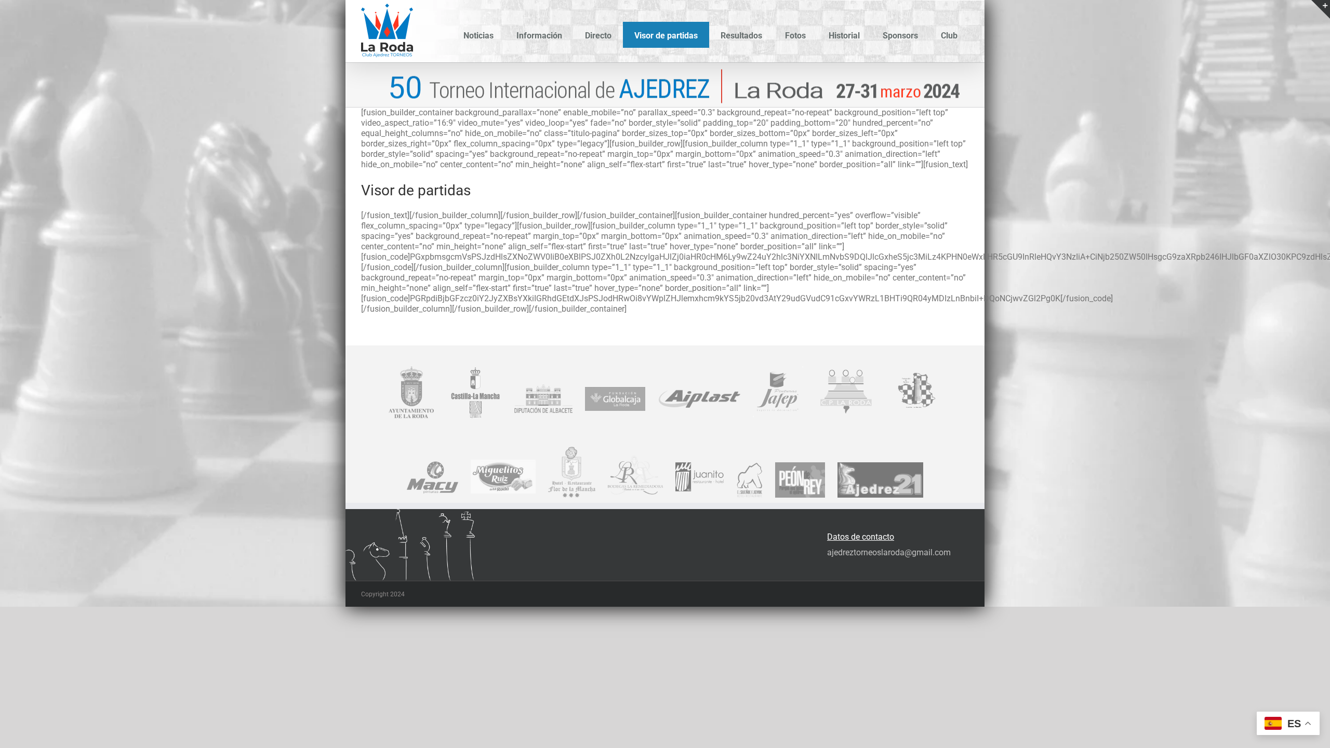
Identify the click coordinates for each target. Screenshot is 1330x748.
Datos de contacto (860, 537)
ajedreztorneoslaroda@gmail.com (889, 552)
